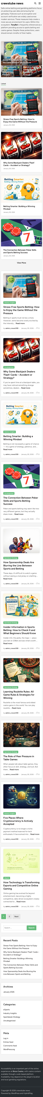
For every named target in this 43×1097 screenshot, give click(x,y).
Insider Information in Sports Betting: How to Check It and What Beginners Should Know (19, 630)
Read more (20, 323)
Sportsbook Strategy (10, 558)
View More (21, 263)
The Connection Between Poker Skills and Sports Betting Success (20, 500)
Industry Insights (9, 302)
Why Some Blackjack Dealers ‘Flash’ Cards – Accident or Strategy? (19, 374)
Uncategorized (9, 367)
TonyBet (14, 25)
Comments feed (10, 1046)
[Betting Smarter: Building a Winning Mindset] (21, 189)
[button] (31, 44)
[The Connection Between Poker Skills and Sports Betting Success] (21, 232)
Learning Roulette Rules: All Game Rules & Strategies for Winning (18, 694)
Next (16, 916)
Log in (5, 1038)
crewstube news (12, 3)
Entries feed (8, 1042)
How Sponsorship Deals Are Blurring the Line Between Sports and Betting (18, 565)
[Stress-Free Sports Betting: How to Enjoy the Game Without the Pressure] (21, 53)
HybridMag (28, 1093)
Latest (3, 84)
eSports (6, 878)
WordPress (15, 1093)
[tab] (3, 83)
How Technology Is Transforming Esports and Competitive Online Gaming (21, 885)
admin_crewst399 (12, 328)
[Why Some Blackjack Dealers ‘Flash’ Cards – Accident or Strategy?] (32, 71)
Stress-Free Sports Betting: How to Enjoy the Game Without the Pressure (21, 310)
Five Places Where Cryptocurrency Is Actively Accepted (18, 821)
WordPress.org (9, 1049)
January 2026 (8, 992)
